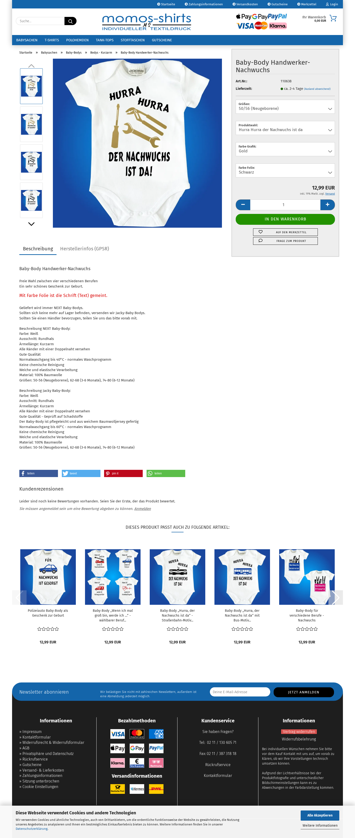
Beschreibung (38, 249)
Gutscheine (279, 4)
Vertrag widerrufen (299, 731)
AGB (25, 748)
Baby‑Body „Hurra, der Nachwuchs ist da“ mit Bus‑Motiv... (242, 615)
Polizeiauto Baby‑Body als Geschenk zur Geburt (48, 613)
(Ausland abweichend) (317, 89)
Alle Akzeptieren (320, 815)
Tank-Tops (105, 40)
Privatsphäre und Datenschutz (48, 753)
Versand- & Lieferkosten (43, 770)
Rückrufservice (35, 759)
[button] (31, 224)
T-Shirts (52, 40)
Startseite (167, 4)
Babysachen (26, 40)
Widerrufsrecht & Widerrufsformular (53, 742)
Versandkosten (247, 4)
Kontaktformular (36, 737)
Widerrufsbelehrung (299, 739)
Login (333, 4)
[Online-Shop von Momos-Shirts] (147, 21)
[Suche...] (70, 21)
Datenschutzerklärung (32, 829)
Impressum (32, 731)
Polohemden (77, 40)
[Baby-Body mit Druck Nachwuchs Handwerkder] (137, 143)
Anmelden (142, 509)
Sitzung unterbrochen (40, 781)
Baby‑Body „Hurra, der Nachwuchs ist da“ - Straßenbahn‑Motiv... (177, 615)
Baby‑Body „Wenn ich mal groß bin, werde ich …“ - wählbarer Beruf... (113, 615)
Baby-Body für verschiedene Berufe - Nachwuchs (307, 615)
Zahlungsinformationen (205, 4)
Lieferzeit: (244, 88)
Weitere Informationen (320, 826)
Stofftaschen (133, 40)
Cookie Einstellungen (40, 786)
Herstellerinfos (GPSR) (84, 249)
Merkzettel (308, 4)
